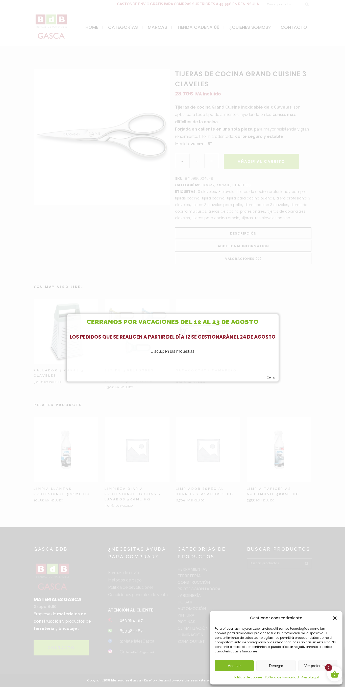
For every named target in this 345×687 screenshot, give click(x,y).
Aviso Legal (310, 677)
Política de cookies (248, 677)
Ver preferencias (317, 666)
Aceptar (234, 666)
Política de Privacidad (282, 677)
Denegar (276, 666)
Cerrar (271, 377)
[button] (334, 618)
